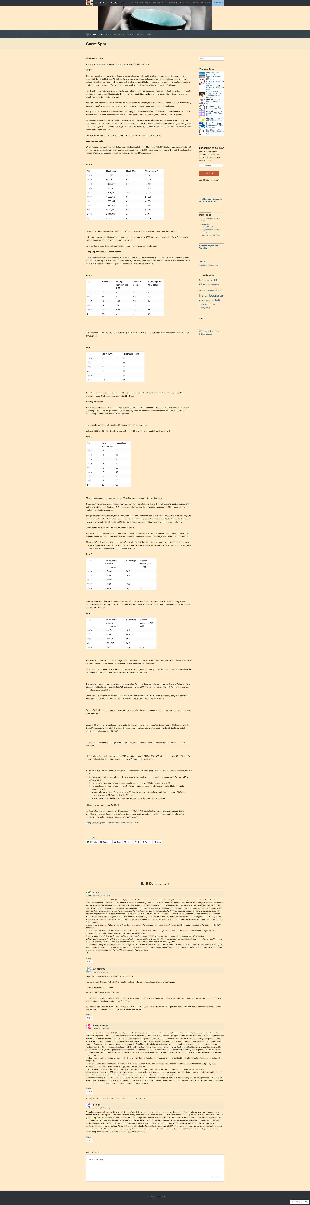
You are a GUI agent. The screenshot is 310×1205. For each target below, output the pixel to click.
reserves (202, 304)
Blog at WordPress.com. (155, 1197)
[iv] (183, 683)
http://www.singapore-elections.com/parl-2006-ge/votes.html (113, 822)
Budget (139, 34)
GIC (201, 280)
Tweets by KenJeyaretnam (209, 265)
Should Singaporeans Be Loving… (213, 95)
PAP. (217, 300)
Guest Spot (218, 3)
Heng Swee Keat (209, 280)
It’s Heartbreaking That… (214, 107)
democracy (184, 3)
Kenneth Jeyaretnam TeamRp (209, 246)
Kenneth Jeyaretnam (207, 290)
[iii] (178, 407)
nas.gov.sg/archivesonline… (212, 235)
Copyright (173, 3)
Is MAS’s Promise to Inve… (213, 101)
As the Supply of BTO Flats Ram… (214, 113)
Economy (148, 34)
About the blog (159, 3)
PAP (212, 301)
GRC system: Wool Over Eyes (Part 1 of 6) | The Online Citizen (120, 1098)
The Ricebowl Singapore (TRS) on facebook (210, 200)
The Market (206, 3)
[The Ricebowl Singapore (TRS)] (155, 18)
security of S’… (212, 85)
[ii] (164, 146)
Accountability (119, 34)
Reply (89, 961)
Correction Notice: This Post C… (215, 82)
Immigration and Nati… (212, 73)
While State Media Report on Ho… (215, 132)
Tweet (202, 261)
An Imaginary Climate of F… (213, 76)
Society (195, 3)
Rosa (96, 892)
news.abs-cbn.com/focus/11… (209, 225)
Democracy (107, 34)
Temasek (204, 308)
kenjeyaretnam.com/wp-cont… (211, 219)
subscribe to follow (211, 148)
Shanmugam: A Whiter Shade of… (215, 126)
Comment (215, 1177)
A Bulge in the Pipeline (141, 3)
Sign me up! (209, 173)
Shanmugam (210, 304)
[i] (157, 75)
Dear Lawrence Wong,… (212, 92)
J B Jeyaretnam (213, 284)
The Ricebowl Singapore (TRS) (110, 3)
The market (130, 34)
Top (155, 1199)
